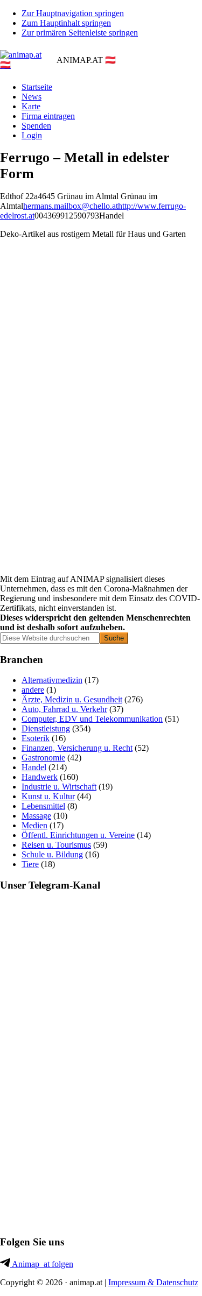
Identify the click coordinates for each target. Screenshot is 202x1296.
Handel (34, 767)
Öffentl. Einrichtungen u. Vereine (78, 835)
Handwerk (40, 776)
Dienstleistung (46, 728)
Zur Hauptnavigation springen (73, 13)
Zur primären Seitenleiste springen (80, 32)
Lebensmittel (43, 806)
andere (33, 689)
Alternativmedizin (52, 680)
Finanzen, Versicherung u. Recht (77, 747)
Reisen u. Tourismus (56, 844)
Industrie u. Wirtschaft (59, 786)
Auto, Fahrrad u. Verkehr (64, 709)
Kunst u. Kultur (48, 796)
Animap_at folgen (41, 1264)
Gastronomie (43, 757)
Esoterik (36, 738)
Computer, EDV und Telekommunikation (92, 718)
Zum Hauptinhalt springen (66, 22)
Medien (34, 825)
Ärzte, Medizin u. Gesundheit (72, 699)
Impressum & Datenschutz (153, 1282)
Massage (36, 815)
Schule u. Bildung (52, 854)
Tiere (30, 864)
